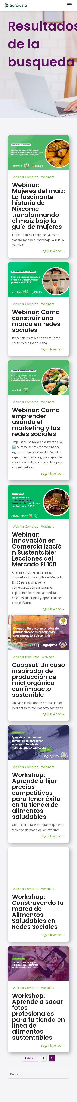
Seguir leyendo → (53, 251)
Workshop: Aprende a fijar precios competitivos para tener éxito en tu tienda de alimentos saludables (36, 796)
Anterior (30, 1058)
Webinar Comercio (25, 177)
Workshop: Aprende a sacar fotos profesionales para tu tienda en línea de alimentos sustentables (38, 1017)
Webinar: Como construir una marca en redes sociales (36, 321)
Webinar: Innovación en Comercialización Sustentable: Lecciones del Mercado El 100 (37, 549)
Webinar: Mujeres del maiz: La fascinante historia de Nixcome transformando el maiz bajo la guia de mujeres (38, 206)
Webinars (47, 177)
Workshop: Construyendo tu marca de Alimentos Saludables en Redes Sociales (38, 912)
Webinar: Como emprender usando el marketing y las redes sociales (36, 422)
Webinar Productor (26, 657)
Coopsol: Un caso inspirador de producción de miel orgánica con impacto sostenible (38, 680)
